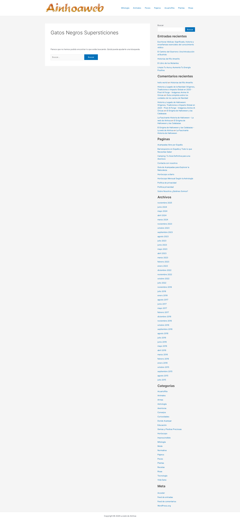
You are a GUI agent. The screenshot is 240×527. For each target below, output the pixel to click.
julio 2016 (162, 337)
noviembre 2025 (165, 203)
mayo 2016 (162, 346)
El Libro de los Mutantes (168, 63)
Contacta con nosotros (168, 163)
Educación (162, 425)
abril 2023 (162, 253)
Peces (147, 8)
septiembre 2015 (165, 371)
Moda (160, 446)
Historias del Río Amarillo (169, 59)
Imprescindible (164, 438)
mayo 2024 (162, 211)
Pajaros (157, 8)
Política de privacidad (167, 183)
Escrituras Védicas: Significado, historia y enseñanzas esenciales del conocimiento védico (176, 45)
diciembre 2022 (164, 270)
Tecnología (162, 476)
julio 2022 (162, 283)
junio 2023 (162, 245)
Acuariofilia (169, 8)
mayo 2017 (162, 308)
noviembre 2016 (165, 321)
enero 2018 (163, 295)
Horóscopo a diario (166, 174)
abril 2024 (162, 215)
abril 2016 (162, 350)
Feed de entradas (165, 497)
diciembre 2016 (164, 316)
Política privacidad (166, 187)
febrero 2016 (163, 359)
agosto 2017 (163, 299)
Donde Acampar (165, 421)
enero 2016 (163, 363)
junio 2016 (162, 342)
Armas (160, 400)
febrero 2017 (163, 312)
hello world (162, 82)
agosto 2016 (163, 333)
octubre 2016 (163, 325)
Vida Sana (162, 480)
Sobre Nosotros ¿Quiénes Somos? (173, 191)
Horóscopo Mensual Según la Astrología (175, 178)
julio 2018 (162, 291)
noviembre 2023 (165, 224)
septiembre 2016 (165, 329)
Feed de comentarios (167, 501)
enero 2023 (163, 266)
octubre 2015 (163, 367)
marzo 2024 (163, 219)
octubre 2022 (163, 278)
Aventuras (162, 408)
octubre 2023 (164, 228)
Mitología (125, 8)
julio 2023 (162, 241)
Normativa (162, 450)
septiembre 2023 (165, 232)
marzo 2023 (163, 257)
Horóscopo (162, 433)
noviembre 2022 (165, 274)
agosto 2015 (163, 375)
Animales (137, 8)
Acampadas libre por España (170, 145)
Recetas (161, 467)
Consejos (162, 412)
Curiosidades (163, 416)
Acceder (161, 493)
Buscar (161, 25)
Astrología (162, 404)
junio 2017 (162, 304)
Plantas (181, 8)
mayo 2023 (162, 249)
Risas (190, 8)
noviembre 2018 (165, 287)
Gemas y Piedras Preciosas (170, 429)
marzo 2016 (163, 354)
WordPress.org (164, 506)
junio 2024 (162, 207)
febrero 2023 (163, 262)
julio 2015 (162, 380)
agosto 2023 (163, 236)
